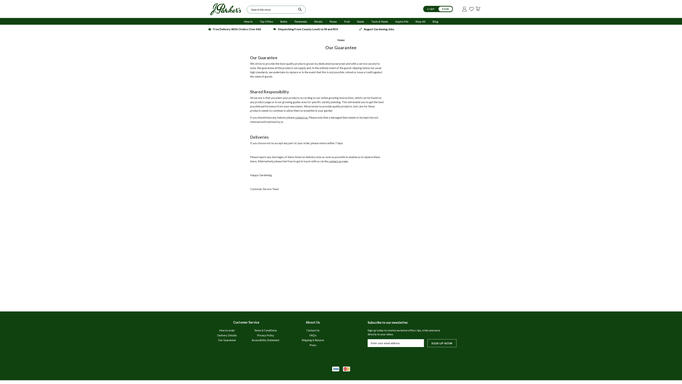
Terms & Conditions (265, 330)
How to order (227, 330)
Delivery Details (227, 335)
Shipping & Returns (313, 340)
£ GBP (431, 8)
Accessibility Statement (265, 340)
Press (313, 345)
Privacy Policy (265, 335)
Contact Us (313, 330)
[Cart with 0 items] (478, 8)
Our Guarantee (227, 340)
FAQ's (312, 335)
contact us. (301, 117)
